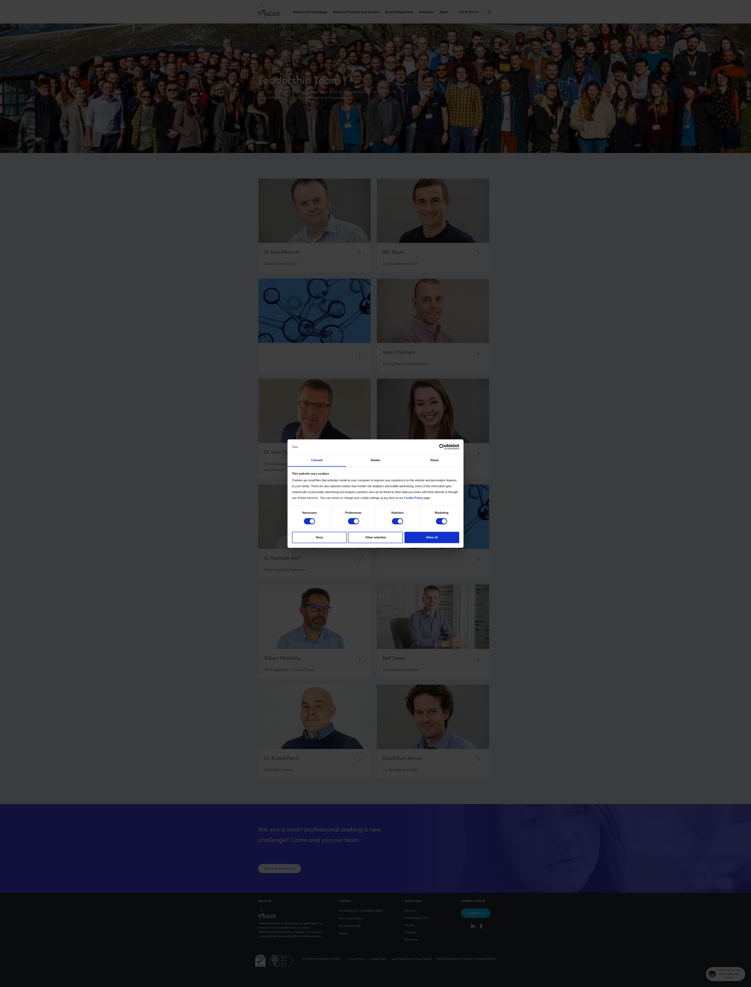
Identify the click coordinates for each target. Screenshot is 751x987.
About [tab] (434, 460)
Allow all (432, 537)
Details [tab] (375, 460)
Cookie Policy (413, 498)
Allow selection (375, 537)
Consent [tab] (317, 460)
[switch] (353, 521)
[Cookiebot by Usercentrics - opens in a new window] (442, 447)
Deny (319, 537)
